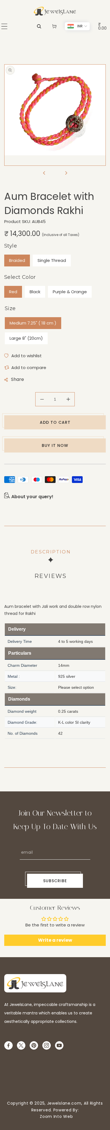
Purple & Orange (70, 292)
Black (35, 292)
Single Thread (52, 260)
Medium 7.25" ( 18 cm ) (33, 323)
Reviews (50, 576)
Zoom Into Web (55, 1116)
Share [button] (17, 379)
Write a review (55, 940)
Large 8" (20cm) (26, 338)
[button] (4, 26)
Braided (17, 260)
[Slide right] (66, 173)
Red (13, 292)
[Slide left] (44, 173)
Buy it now (55, 445)
